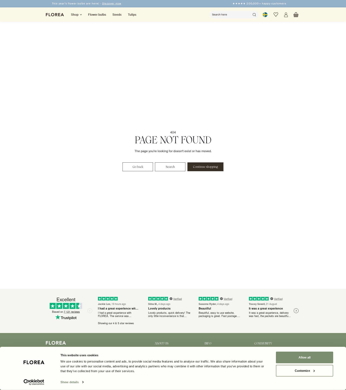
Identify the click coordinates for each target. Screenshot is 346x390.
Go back (138, 167)
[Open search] (254, 15)
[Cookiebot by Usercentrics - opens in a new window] (33, 382)
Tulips (132, 15)
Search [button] (170, 167)
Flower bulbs (97, 15)
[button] (296, 14)
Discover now (111, 3)
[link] (265, 15)
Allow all (305, 357)
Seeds (117, 15)
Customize (302, 370)
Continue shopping (205, 167)
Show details (69, 382)
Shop (74, 15)
